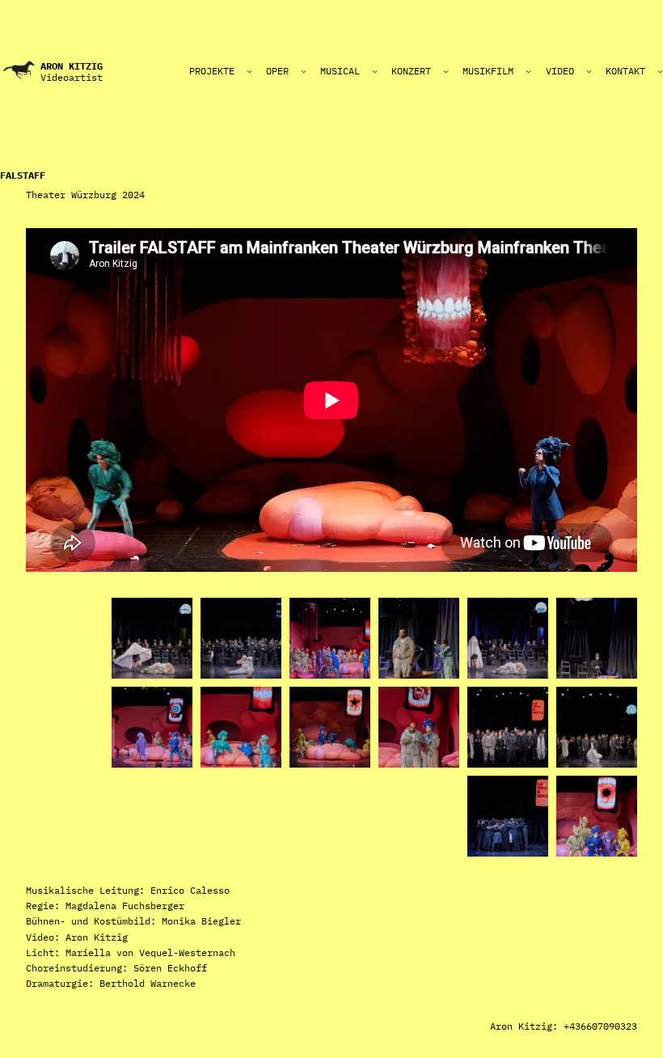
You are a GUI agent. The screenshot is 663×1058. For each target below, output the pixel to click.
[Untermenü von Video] (589, 71)
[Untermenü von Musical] (375, 71)
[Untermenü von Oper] (303, 71)
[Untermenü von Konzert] (446, 71)
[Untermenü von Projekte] (249, 71)
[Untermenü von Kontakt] (660, 71)
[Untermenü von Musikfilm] (528, 71)
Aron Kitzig (71, 66)
